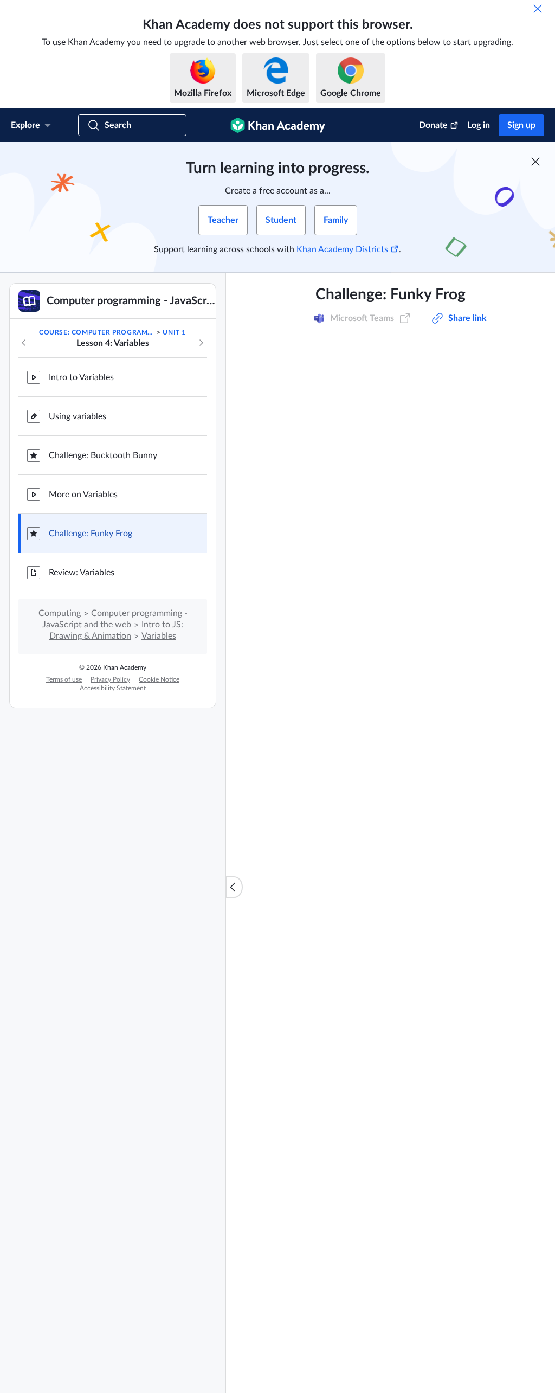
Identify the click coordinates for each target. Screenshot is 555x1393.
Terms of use (64, 679)
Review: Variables (81, 572)
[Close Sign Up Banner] (535, 161)
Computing (59, 613)
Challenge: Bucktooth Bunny (103, 455)
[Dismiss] (537, 8)
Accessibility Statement (113, 688)
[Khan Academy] (277, 125)
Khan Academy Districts (342, 249)
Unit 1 (174, 332)
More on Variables (83, 494)
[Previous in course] (23, 342)
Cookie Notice (159, 679)
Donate (433, 125)
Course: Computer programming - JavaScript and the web (97, 332)
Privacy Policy (110, 679)
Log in (478, 125)
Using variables (77, 416)
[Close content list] (234, 887)
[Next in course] (201, 342)
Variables (158, 636)
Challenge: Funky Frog (90, 533)
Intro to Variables (81, 377)
